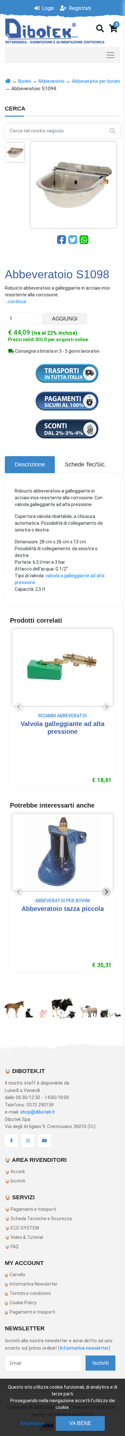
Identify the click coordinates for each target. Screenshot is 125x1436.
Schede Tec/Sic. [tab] (85, 464)
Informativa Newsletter (33, 1284)
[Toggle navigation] (62, 55)
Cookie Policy (23, 1302)
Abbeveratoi (51, 81)
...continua (15, 301)
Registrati (79, 8)
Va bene (80, 1423)
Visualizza (63, 744)
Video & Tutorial (26, 1237)
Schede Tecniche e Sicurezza (41, 1218)
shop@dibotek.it (37, 1112)
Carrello (17, 1274)
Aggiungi (64, 318)
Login (47, 8)
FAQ (14, 1246)
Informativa (33, 1423)
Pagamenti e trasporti (33, 1209)
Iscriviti (17, 1180)
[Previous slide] (18, 707)
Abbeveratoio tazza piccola (62, 908)
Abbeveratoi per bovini (96, 81)
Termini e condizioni (30, 1293)
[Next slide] (106, 707)
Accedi (17, 1171)
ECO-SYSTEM (24, 1227)
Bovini (24, 81)
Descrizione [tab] (30, 464)
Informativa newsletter (84, 1348)
